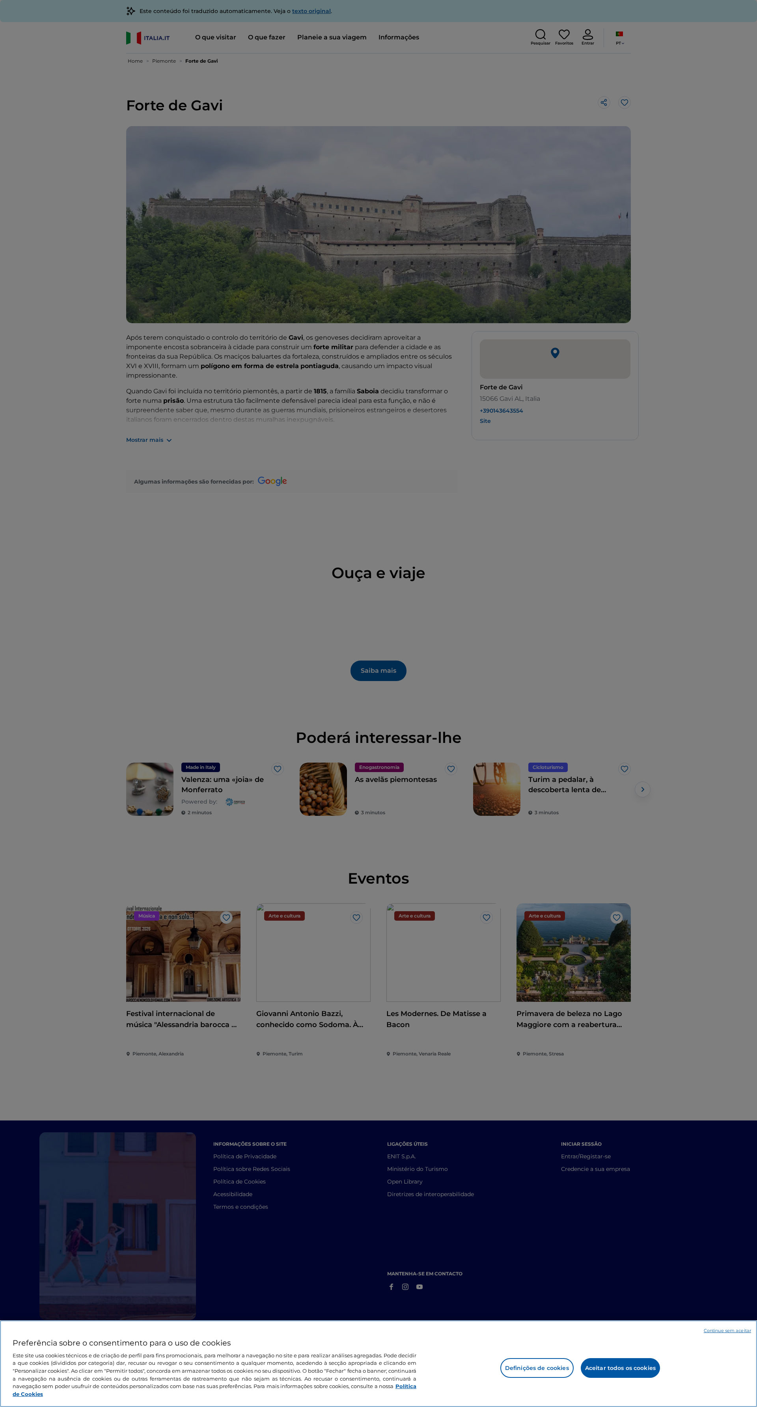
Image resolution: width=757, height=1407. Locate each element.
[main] (378, 1363)
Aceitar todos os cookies (620, 1368)
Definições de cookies (537, 1368)
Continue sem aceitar (727, 1330)
